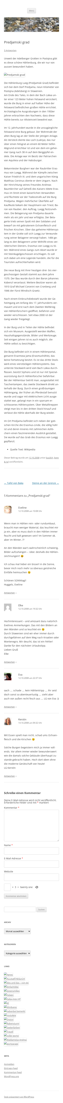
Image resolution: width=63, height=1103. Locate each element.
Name (8, 845)
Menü (31, 10)
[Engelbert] (14, 978)
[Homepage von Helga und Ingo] (12, 999)
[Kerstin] (10, 1015)
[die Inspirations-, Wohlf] (12, 1027)
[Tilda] (11, 986)
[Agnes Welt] (8, 974)
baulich (49, 457)
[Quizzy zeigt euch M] (8, 1019)
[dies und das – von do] (16, 982)
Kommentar (11, 807)
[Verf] (11, 1043)
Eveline (22, 507)
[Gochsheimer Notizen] (8, 994)
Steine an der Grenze (45, 483)
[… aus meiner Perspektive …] (15, 1039)
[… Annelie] (14, 1011)
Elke (20, 605)
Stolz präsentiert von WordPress (19, 1096)
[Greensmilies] (11, 990)
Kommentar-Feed (13, 1072)
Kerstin (22, 719)
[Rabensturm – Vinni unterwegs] (11, 1023)
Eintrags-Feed (11, 1068)
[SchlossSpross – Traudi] (8, 1031)
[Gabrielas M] (6, 1003)
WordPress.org (11, 1076)
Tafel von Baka (13, 483)
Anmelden (9, 1064)
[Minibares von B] (10, 1007)
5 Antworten (10, 50)
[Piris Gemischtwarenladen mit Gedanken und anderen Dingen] (11, 1035)
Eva (20, 674)
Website (8, 871)
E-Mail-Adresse (13, 858)
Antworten (9, 592)
